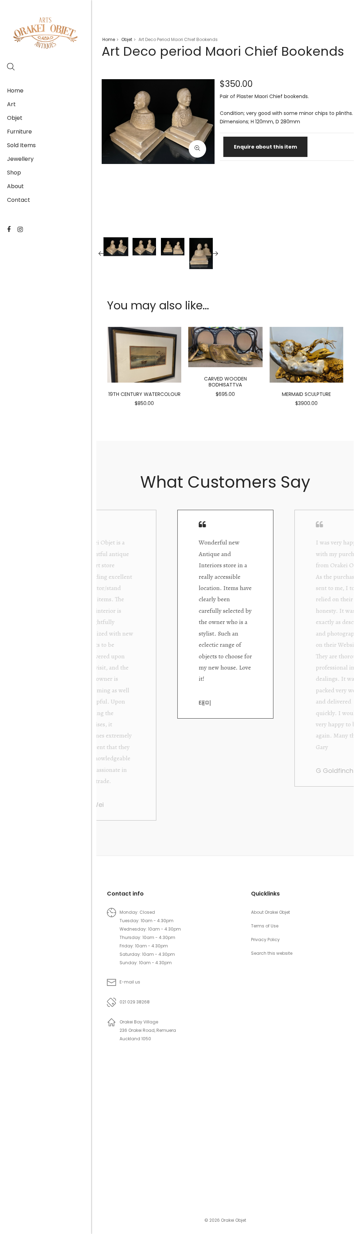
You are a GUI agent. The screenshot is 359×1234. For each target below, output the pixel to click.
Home (15, 91)
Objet (14, 118)
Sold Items (21, 145)
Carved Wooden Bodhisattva (225, 381)
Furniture (19, 132)
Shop (14, 173)
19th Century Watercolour (144, 394)
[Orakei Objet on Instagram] (20, 229)
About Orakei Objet (270, 912)
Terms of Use (264, 926)
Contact (18, 200)
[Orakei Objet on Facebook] (9, 229)
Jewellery (20, 159)
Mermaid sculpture (306, 394)
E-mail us (130, 982)
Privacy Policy (265, 939)
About (15, 186)
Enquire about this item (265, 146)
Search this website (271, 953)
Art (11, 104)
